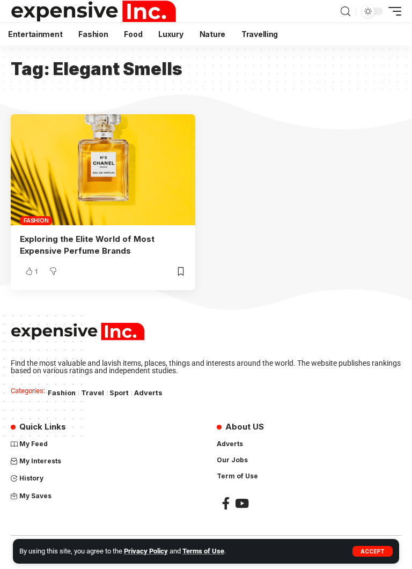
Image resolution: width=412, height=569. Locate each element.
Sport (119, 393)
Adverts (148, 393)
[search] (345, 11)
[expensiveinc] (93, 11)
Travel (92, 393)
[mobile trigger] (392, 11)
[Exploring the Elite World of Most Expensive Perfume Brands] (103, 169)
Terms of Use (203, 551)
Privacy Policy (146, 551)
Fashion (36, 220)
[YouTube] (242, 503)
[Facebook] (225, 503)
